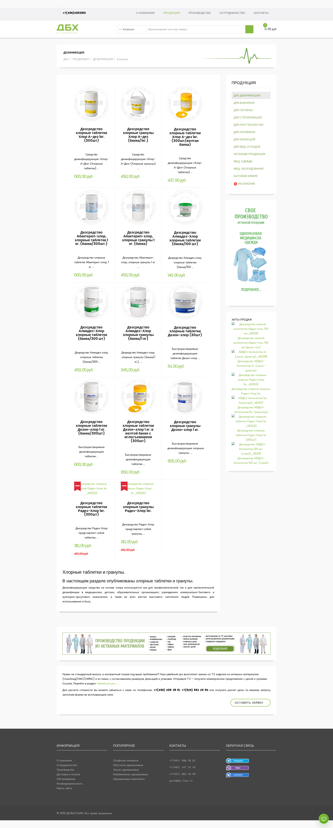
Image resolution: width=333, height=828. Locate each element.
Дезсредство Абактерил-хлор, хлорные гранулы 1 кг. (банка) (138, 238)
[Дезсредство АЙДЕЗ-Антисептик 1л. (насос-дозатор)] (251, 354)
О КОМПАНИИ (145, 13)
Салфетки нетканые (126, 760)
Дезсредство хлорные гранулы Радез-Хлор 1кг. (138, 507)
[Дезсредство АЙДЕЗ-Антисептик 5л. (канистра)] (251, 400)
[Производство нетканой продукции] (251, 251)
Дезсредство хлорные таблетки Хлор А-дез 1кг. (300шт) (91, 134)
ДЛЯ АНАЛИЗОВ (244, 103)
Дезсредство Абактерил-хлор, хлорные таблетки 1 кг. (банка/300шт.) (91, 238)
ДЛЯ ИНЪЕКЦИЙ (244, 139)
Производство (65, 770)
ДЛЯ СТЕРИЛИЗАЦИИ (248, 117)
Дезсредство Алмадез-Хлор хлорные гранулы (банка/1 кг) (138, 333)
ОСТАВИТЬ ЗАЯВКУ (249, 703)
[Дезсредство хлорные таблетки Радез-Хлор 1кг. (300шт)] (251, 421)
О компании (64, 760)
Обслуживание (66, 779)
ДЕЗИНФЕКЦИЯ (103, 59)
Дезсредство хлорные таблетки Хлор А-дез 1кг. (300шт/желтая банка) (185, 137)
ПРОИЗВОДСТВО (199, 13)
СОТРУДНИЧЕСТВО (232, 13)
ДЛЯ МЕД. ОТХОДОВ (247, 146)
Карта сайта (64, 788)
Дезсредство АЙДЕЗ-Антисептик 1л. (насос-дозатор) (251, 365)
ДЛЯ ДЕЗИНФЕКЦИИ (247, 95)
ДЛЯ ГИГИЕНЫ (243, 110)
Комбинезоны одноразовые (130, 774)
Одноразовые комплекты (129, 779)
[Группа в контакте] (237, 775)
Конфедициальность (70, 783)
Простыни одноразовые (128, 765)
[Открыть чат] (324, 819)
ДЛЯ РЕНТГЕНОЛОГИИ (248, 124)
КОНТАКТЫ (261, 13)
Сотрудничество (67, 765)
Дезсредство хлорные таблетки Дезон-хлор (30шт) (185, 331)
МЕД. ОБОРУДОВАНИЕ (249, 168)
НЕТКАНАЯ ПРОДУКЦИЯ (249, 154)
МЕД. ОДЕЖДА (243, 161)
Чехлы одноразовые (126, 770)
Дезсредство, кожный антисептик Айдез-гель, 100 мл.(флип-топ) (251, 342)
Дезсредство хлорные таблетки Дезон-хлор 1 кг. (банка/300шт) (91, 427)
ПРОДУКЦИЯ (171, 13)
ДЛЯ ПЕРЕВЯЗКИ (244, 132)
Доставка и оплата (68, 774)
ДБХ (66, 59)
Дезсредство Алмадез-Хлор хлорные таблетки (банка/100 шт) (185, 238)
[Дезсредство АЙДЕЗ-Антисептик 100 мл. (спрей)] (251, 449)
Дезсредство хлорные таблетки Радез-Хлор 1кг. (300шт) (91, 509)
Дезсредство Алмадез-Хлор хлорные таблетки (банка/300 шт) (91, 333)
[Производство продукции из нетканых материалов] (166, 643)
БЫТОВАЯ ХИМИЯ (245, 176)
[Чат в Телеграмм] (237, 760)
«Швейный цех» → (107, 683)
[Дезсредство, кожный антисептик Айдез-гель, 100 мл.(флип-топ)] (251, 329)
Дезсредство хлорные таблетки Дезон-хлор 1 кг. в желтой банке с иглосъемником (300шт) (138, 431)
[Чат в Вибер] (237, 767)
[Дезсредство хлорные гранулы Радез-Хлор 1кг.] (251, 379)
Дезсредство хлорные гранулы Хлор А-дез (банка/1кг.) (138, 134)
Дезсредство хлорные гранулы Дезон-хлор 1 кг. (185, 425)
